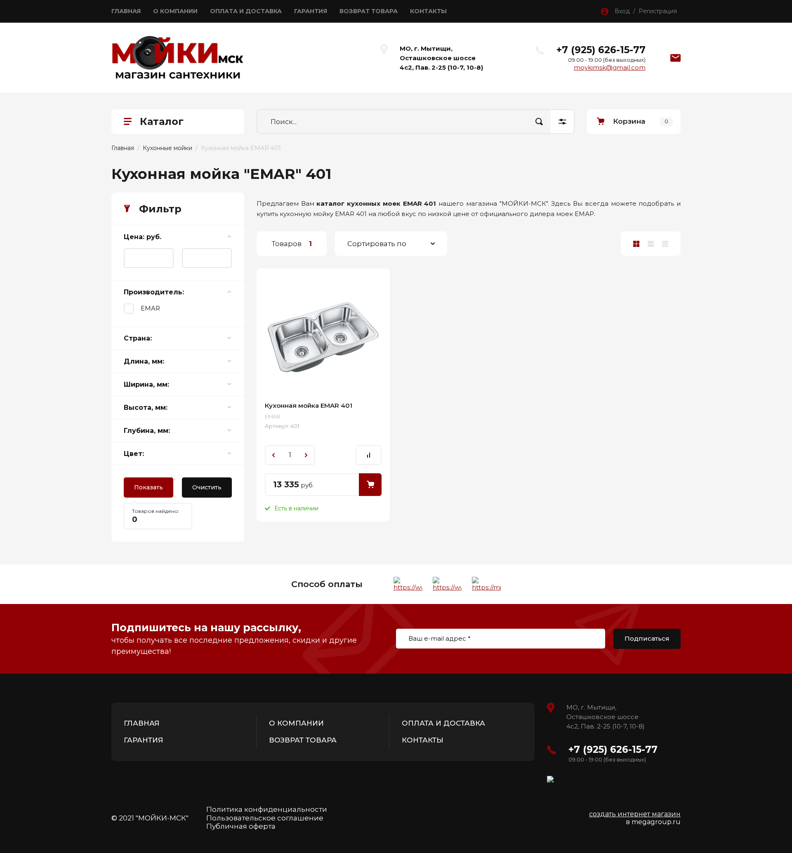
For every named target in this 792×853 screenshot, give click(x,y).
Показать (148, 487)
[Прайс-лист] (665, 243)
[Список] (651, 243)
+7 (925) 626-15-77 (601, 50)
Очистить (207, 487)
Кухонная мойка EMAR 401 (308, 405)
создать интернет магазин (635, 814)
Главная (122, 148)
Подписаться (647, 638)
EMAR (150, 308)
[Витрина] (636, 243)
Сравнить (369, 455)
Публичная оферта (241, 826)
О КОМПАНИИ (175, 11)
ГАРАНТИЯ (310, 11)
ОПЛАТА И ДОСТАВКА (246, 11)
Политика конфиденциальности (266, 809)
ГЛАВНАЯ (126, 11)
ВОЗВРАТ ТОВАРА (368, 11)
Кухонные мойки (167, 148)
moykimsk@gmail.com (610, 67)
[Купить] (370, 484)
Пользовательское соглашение (264, 818)
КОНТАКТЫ (428, 11)
